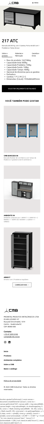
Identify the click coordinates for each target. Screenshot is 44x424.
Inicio (6, 351)
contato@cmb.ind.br (12, 337)
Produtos (7, 356)
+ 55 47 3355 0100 (11, 334)
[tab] (7, 54)
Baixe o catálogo (10, 369)
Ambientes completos (13, 360)
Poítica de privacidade (12, 381)
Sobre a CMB (9, 364)
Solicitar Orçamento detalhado (22, 89)
